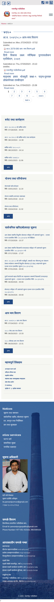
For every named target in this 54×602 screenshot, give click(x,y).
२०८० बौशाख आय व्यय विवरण (14, 341)
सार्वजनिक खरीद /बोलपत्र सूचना (16, 417)
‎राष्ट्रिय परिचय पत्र (10, 372)
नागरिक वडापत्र (10, 447)
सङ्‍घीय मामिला (9, 375)
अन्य (8, 167)
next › (41, 96)
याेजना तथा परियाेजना (11, 206)
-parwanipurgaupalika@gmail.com (24, 526)
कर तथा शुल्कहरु (10, 425)
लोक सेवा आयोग (9, 382)
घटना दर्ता (7, 439)
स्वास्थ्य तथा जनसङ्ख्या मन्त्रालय (15, 379)
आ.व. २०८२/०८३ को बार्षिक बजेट (15, 127)
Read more (9, 52)
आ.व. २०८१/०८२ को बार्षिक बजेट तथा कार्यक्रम (20, 137)
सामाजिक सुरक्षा (9, 443)
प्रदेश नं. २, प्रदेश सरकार (13, 388)
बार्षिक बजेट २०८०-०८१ (12, 147)
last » (27, 100)
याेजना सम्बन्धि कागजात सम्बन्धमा (15, 196)
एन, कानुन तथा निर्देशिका (13, 421)
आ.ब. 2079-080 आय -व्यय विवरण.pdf (20, 49)
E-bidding (8, 385)
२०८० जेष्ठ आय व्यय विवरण (13, 331)
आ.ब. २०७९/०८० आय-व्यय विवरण (20, 37)
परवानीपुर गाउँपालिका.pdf (15, 70)
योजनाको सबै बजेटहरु (11, 186)
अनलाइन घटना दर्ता (10, 369)
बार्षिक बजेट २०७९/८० (12, 158)
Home (3, 24)
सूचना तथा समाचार (11, 413)
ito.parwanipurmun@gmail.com (15, 502)
